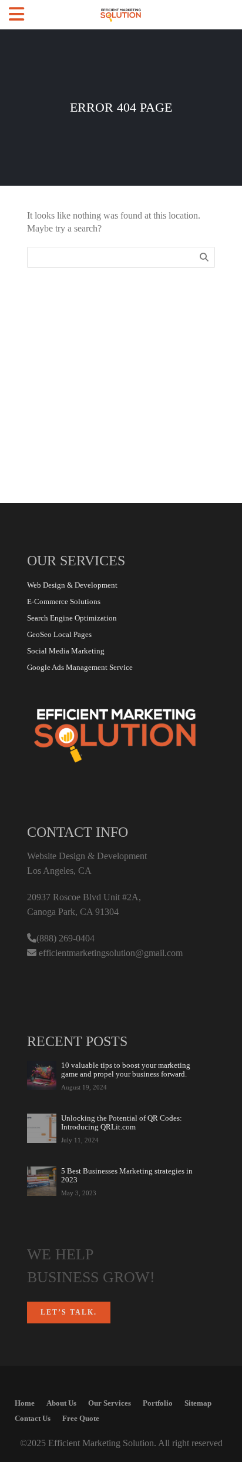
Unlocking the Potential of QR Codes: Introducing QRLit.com (121, 1122)
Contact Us (33, 1418)
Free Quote (80, 1418)
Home (25, 1403)
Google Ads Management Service (80, 667)
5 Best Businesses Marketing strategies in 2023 (127, 1175)
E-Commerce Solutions (63, 601)
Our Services (109, 1403)
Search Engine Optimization (72, 618)
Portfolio (158, 1403)
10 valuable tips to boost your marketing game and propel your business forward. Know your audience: (125, 1069)
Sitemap (197, 1403)
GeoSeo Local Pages (59, 634)
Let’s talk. (69, 1312)
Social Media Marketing (66, 650)
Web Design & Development (72, 585)
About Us (61, 1403)
